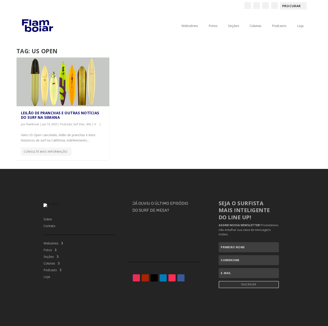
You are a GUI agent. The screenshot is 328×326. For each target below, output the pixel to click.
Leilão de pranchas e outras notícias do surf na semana (60, 115)
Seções (233, 26)
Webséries (189, 26)
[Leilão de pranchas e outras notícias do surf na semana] (63, 81)
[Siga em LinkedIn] (163, 277)
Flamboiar (32, 124)
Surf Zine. (79, 124)
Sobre (48, 219)
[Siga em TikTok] (172, 277)
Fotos (213, 26)
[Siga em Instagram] (136, 277)
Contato (49, 226)
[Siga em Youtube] (145, 277)
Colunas (256, 26)
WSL (88, 124)
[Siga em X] (154, 277)
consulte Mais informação (46, 152)
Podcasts (279, 26)
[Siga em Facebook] (181, 277)
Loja (300, 26)
